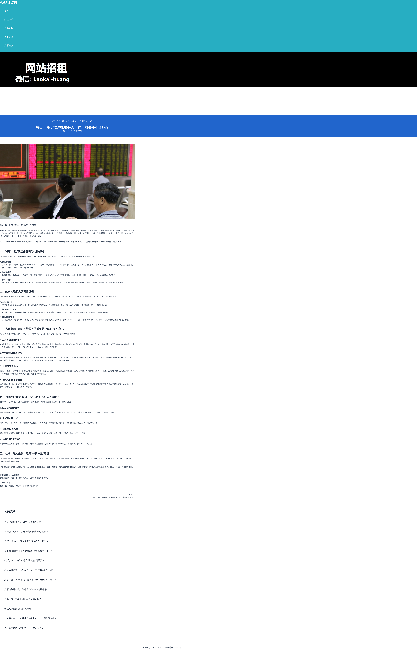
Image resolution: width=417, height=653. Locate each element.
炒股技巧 (8, 19)
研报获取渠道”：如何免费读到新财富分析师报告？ (28, 551)
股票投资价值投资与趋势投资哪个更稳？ (23, 522)
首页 (6, 10)
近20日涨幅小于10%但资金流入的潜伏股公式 (26, 541)
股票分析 (8, 28)
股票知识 (8, 45)
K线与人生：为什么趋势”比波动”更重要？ (24, 560)
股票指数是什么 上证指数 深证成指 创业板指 (25, 589)
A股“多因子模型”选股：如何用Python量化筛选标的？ (30, 579)
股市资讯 (8, 36)
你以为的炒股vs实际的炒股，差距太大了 (24, 628)
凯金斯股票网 (8, 2)
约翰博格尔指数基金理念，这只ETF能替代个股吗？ (29, 570)
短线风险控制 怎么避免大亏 (17, 608)
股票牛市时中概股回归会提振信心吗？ (22, 599)
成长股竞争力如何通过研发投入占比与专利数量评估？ (30, 618)
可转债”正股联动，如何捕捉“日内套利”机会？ (26, 531)
